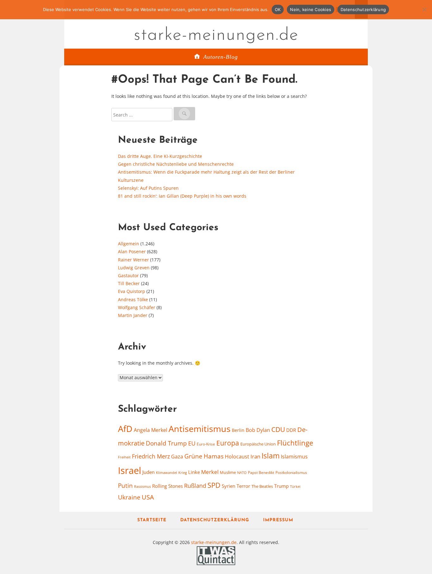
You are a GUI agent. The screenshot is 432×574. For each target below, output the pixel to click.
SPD (213, 485)
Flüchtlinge (295, 442)
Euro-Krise (206, 444)
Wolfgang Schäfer (136, 307)
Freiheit (124, 457)
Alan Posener (132, 251)
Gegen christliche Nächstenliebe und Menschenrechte (176, 164)
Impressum (278, 520)
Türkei (295, 486)
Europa (227, 442)
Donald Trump (166, 443)
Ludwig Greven (134, 268)
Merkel (210, 471)
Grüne (193, 456)
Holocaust (237, 456)
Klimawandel (166, 472)
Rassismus (142, 486)
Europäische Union (258, 444)
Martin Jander (132, 315)
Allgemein (128, 244)
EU (191, 443)
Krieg (182, 472)
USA (148, 497)
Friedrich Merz (151, 456)
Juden (148, 472)
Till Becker (129, 283)
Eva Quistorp (131, 291)
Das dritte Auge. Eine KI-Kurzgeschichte (160, 156)
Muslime (228, 472)
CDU (278, 429)
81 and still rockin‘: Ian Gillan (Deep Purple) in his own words (182, 196)
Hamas (214, 456)
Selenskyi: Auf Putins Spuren (148, 188)
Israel (129, 470)
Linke (194, 472)
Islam (271, 456)
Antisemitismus (200, 428)
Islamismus (294, 456)
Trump (281, 486)
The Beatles (262, 486)
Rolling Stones (167, 486)
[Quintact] (216, 555)
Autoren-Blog (220, 57)
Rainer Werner (133, 260)
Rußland (195, 485)
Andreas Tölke (133, 299)
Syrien (228, 486)
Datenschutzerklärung (214, 520)
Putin (125, 485)
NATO (242, 472)
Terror (243, 486)
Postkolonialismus (291, 472)
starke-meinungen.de (216, 35)
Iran (255, 456)
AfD (125, 428)
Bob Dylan (258, 430)
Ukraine (129, 497)
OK (278, 9)
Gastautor (128, 275)
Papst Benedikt (261, 472)
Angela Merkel (150, 430)
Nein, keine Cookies (310, 9)
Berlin (238, 430)
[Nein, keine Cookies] (424, 9)
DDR (291, 430)
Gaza (177, 456)
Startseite (151, 520)
